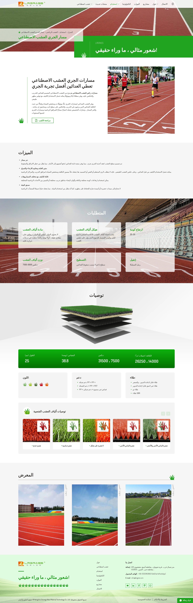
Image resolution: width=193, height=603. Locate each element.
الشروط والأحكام (160, 599)
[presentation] (163, 414)
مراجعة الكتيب (45, 120)
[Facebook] (139, 586)
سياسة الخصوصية (144, 599)
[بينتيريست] (145, 586)
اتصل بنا (129, 562)
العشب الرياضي (52, 32)
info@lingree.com (137, 578)
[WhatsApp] (150, 586)
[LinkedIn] (133, 586)
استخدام (63, 32)
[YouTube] (127, 586)
